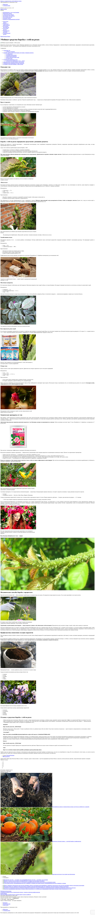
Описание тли (6, 50)
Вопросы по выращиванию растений (11, 19)
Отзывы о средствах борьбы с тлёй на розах (13, 64)
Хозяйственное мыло (11, 55)
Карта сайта (5, 905)
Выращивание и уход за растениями (11, 12)
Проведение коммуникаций (6, 24)
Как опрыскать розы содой (12, 57)
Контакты (5, 902)
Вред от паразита (10, 51)
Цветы (8, 36)
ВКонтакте (5, 4)
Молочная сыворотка (11, 56)
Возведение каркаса (7, 13)
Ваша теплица (4, 9)
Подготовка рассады (7, 17)
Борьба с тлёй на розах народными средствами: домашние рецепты (18, 52)
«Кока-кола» (9, 53)
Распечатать (7, 756)
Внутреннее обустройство (9, 15)
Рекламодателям (6, 903)
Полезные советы (7, 18)
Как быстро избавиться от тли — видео (15, 60)
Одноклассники (6, 5)
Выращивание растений (6, 31)
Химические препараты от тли (10, 59)
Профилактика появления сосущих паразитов (13, 63)
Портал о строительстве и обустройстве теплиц (11, 1)
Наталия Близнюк (10, 755)
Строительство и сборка (8, 14)
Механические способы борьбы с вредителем (13, 62)
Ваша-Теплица (4, 36)
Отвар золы (9, 58)
